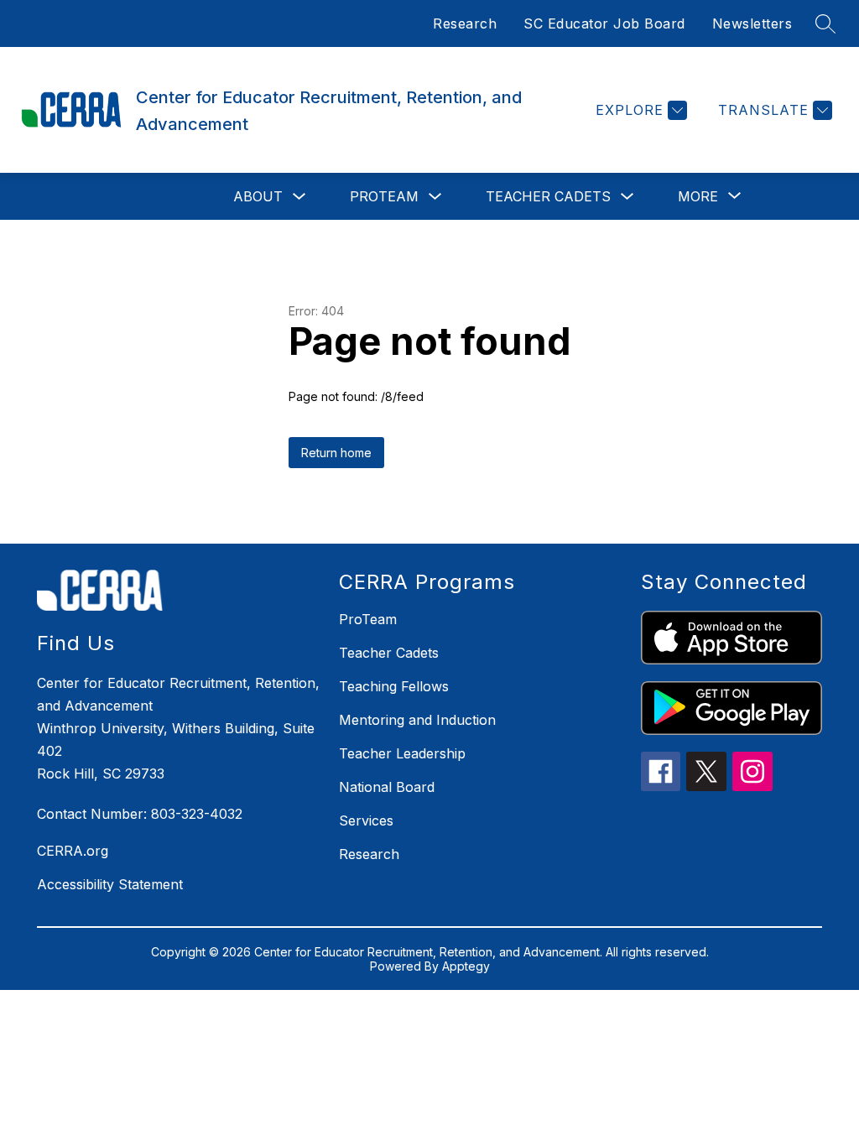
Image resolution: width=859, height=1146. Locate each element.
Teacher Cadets (548, 196)
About (258, 196)
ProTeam (384, 196)
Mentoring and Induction (417, 719)
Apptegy (466, 966)
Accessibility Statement (110, 884)
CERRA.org (72, 850)
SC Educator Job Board (604, 23)
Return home (336, 452)
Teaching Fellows (394, 686)
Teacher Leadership (402, 753)
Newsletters (752, 23)
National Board (387, 787)
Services (366, 820)
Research (465, 23)
